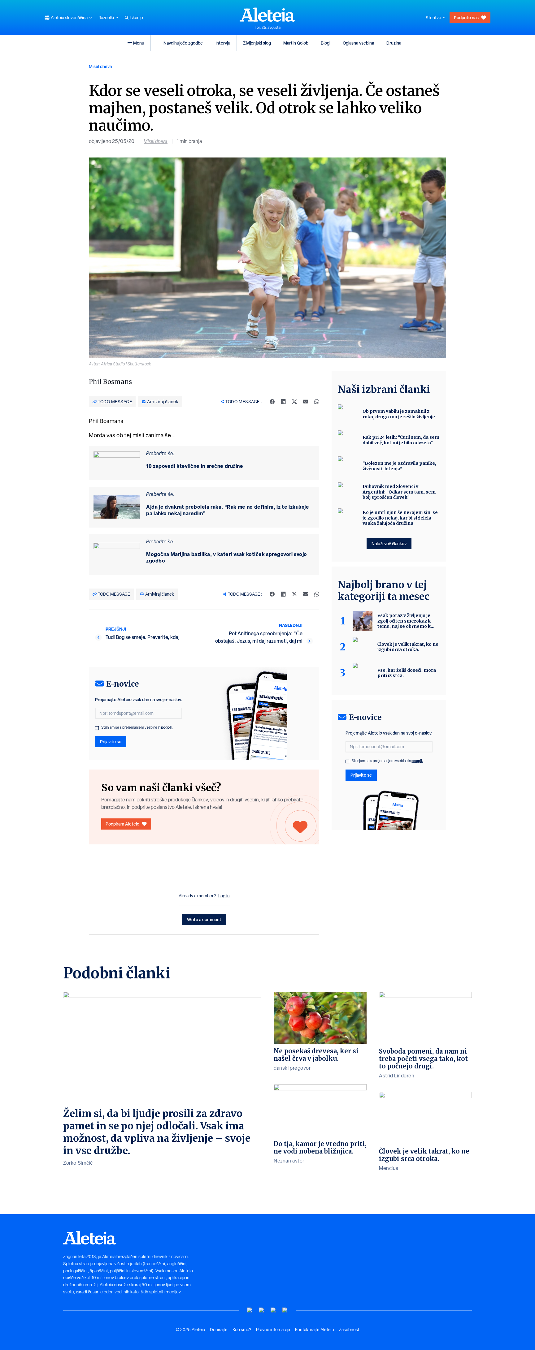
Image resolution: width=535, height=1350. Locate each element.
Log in (224, 896)
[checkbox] (97, 728)
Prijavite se (110, 741)
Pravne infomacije (273, 1329)
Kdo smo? (242, 1329)
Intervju (222, 43)
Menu (138, 43)
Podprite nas (466, 17)
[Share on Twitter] (294, 401)
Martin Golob (295, 43)
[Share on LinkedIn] (283, 401)
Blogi (325, 43)
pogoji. (167, 727)
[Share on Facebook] (272, 401)
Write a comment (204, 919)
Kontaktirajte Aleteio (314, 1329)
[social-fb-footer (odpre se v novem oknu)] (261, 1310)
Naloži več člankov (389, 543)
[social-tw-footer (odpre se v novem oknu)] (273, 1310)
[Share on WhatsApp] (316, 401)
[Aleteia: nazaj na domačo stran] (267, 14)
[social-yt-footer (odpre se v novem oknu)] (250, 1310)
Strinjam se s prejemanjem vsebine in (137, 727)
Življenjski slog (257, 43)
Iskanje (136, 17)
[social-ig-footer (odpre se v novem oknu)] (285, 1310)
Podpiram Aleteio (122, 824)
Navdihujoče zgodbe (183, 43)
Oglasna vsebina (358, 43)
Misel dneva (100, 66)
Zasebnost (349, 1329)
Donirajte (219, 1329)
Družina (393, 43)
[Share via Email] (305, 401)
